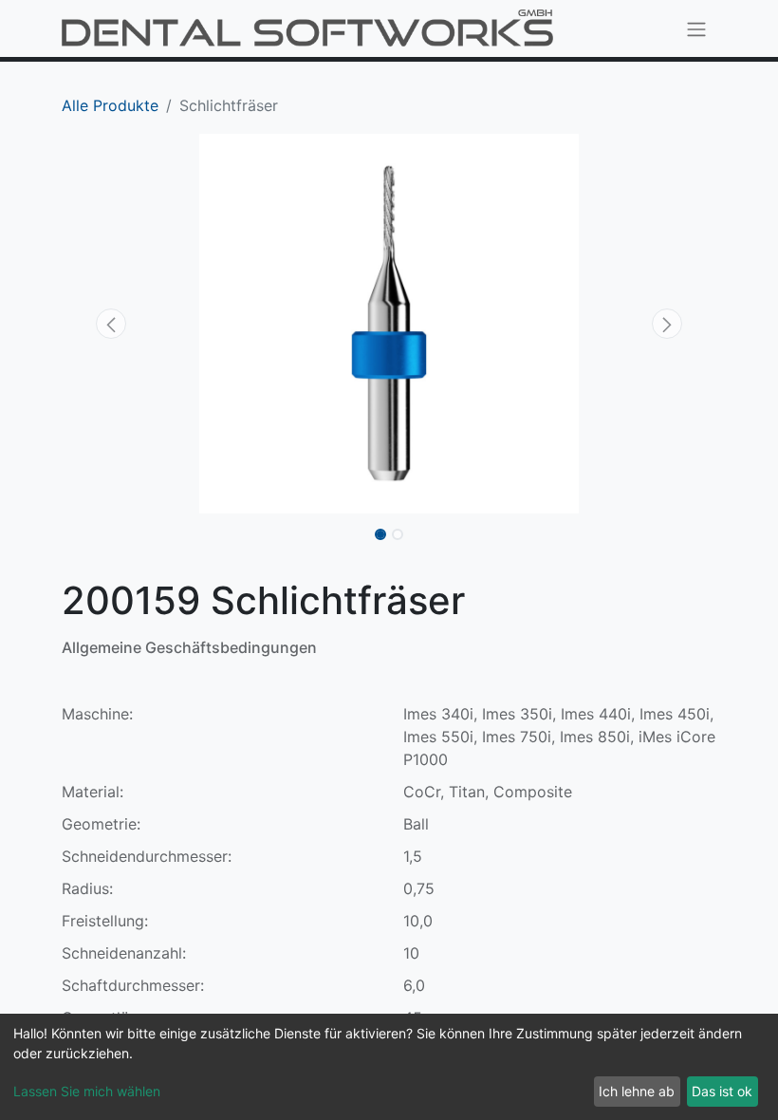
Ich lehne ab (637, 1091)
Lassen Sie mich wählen (86, 1091)
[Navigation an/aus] (696, 28)
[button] (111, 323)
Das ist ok (722, 1091)
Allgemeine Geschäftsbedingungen (189, 647)
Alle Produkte (110, 105)
